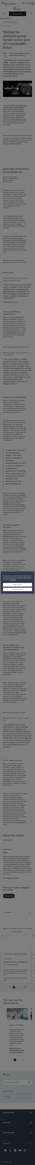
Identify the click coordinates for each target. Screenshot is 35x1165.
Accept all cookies (17, 584)
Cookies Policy (12, 580)
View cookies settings (17, 589)
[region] (17, 582)
